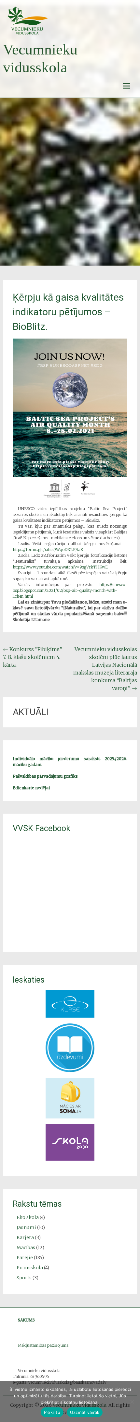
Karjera (25, 1237)
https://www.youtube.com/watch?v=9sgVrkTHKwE (60, 567)
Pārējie (25, 1258)
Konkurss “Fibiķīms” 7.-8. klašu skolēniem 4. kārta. (32, 657)
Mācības (26, 1247)
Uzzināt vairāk (85, 1412)
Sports (24, 1278)
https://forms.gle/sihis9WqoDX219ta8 (48, 549)
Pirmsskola (30, 1268)
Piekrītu (52, 1412)
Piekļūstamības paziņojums (43, 1345)
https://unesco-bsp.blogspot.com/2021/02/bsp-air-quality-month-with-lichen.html (70, 590)
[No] (132, 1401)
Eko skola (28, 1217)
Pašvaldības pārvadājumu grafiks (45, 776)
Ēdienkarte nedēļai (31, 787)
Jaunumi (26, 1227)
